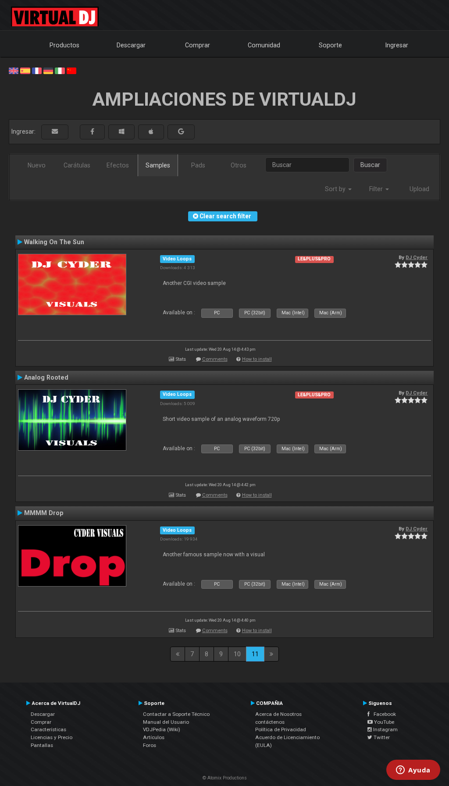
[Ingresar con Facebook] (92, 131)
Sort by (336, 188)
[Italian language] (59, 70)
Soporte (330, 45)
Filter (377, 188)
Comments (215, 359)
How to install (257, 359)
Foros (149, 745)
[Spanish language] (25, 70)
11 (255, 654)
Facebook (383, 714)
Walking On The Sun (54, 241)
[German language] (48, 70)
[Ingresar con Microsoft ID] (121, 131)
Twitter (381, 737)
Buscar (370, 164)
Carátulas (77, 165)
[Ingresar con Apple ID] (151, 131)
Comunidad (264, 45)
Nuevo (37, 165)
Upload (419, 188)
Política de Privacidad (280, 729)
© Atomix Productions (225, 778)
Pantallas (42, 745)
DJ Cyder (417, 257)
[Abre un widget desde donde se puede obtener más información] (413, 771)
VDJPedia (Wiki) (161, 729)
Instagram (385, 729)
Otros (238, 165)
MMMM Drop (43, 512)
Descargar (131, 45)
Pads (198, 165)
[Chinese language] (71, 70)
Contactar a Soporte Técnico (176, 714)
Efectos (118, 165)
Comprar (197, 45)
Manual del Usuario (166, 722)
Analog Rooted (46, 377)
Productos (64, 45)
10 (237, 654)
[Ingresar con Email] (54, 131)
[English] (13, 70)
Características (48, 729)
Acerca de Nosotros (278, 714)
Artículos (153, 737)
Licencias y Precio (51, 737)
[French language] (37, 70)
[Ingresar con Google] (181, 131)
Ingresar (396, 45)
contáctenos (270, 722)
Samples (158, 165)
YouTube (383, 722)
